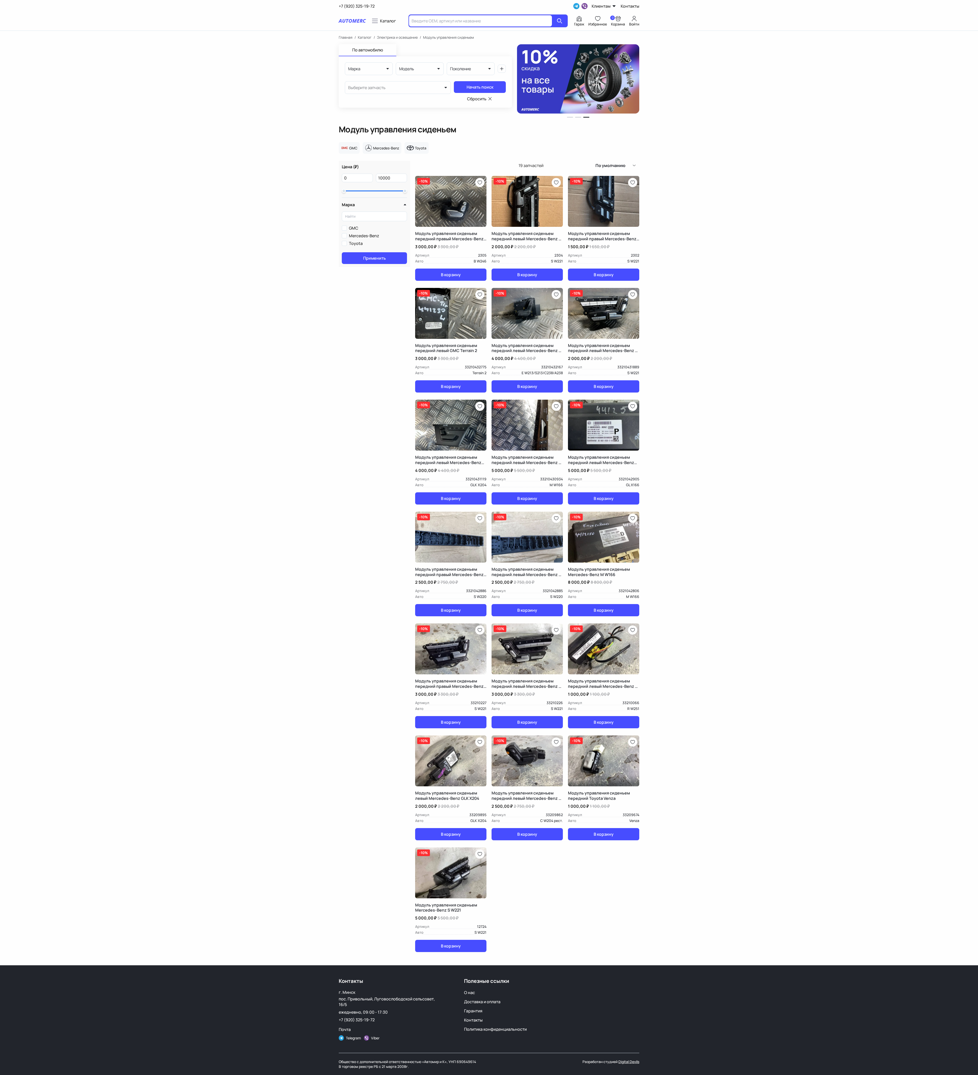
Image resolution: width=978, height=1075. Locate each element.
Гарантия (473, 1011)
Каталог (365, 37)
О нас (469, 992)
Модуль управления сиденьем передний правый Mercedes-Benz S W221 (602, 236)
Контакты (473, 1020)
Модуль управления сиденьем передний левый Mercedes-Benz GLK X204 (448, 460)
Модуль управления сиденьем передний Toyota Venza (599, 795)
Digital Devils (628, 1061)
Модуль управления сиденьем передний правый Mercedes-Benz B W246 (449, 236)
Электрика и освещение (397, 37)
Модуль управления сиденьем (448, 37)
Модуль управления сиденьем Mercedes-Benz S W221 (446, 907)
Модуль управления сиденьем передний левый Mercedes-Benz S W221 (526, 236)
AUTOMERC (352, 20)
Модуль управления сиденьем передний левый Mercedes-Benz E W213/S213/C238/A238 (526, 348)
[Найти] (559, 21)
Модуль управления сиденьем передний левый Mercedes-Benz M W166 (527, 460)
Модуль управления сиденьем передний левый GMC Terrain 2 (446, 348)
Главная (345, 37)
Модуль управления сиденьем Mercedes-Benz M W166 (599, 572)
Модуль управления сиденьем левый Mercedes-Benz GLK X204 (447, 795)
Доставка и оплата (482, 1001)
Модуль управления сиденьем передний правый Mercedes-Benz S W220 (449, 572)
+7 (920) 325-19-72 (357, 1020)
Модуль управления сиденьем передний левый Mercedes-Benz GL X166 (601, 460)
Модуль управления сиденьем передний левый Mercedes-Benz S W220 (526, 572)
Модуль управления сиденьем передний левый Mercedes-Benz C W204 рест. (527, 795)
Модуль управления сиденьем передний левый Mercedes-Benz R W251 (602, 683)
